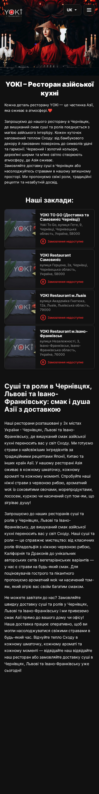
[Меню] (89, 9)
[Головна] (13, 13)
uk (69, 9)
